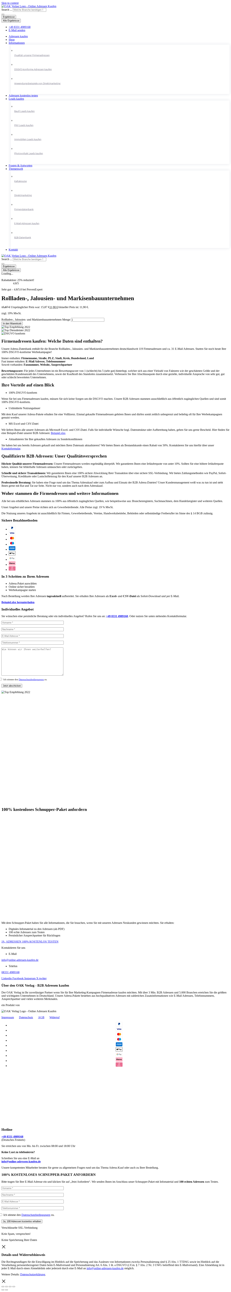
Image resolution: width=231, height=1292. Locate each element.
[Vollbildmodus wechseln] (10, 1286)
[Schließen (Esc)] (2, 1286)
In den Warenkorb (12, 323)
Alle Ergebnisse (11, 20)
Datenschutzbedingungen (31, 679)
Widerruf (54, 1017)
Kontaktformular (10, 448)
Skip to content (10, 3)
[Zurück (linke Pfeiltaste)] (2, 1289)
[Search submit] (2, 14)
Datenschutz (26, 1017)
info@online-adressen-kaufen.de (19, 960)
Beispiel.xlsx (58, 433)
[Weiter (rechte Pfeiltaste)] (6, 1289)
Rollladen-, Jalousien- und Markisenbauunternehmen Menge (35, 319)
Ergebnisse (9, 17)
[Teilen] (6, 1286)
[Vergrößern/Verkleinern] (13, 1286)
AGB (41, 1017)
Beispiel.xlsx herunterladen (17, 602)
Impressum (7, 1017)
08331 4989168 (10, 972)
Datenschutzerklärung (32, 1274)
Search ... (6, 9)
